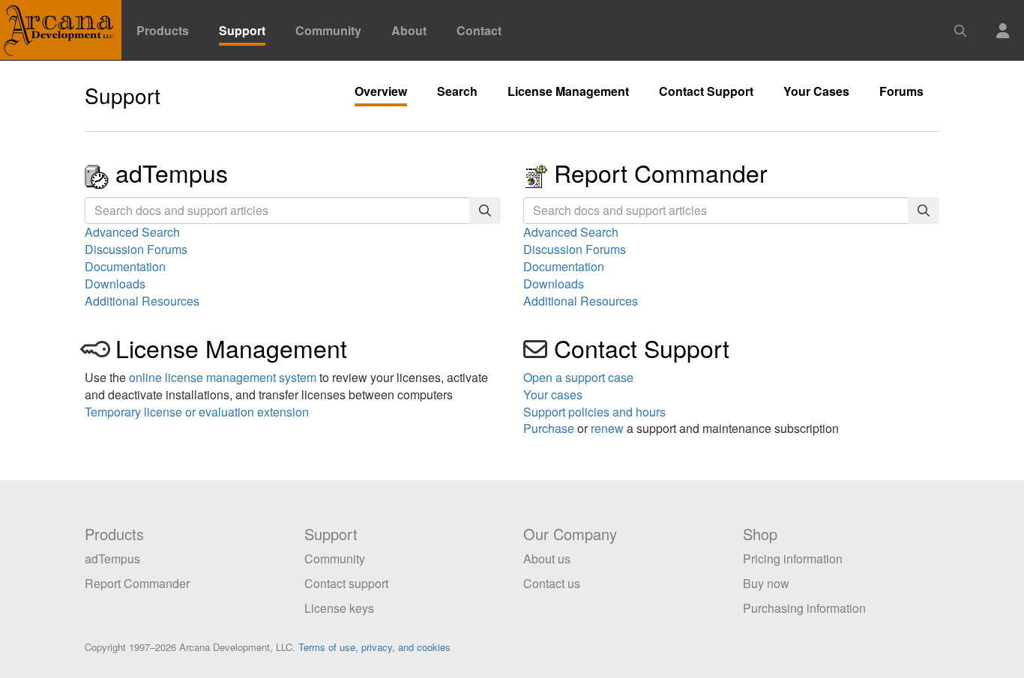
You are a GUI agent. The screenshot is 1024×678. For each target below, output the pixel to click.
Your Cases (816, 91)
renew (607, 428)
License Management (568, 91)
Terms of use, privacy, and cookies (374, 647)
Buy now (766, 583)
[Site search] (960, 21)
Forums (901, 91)
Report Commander (661, 172)
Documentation (125, 266)
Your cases (552, 394)
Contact (479, 30)
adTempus (171, 172)
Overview (381, 91)
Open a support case (578, 377)
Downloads (115, 283)
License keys (339, 608)
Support (242, 30)
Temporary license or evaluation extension (197, 411)
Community (328, 30)
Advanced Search (132, 231)
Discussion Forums (136, 249)
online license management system (222, 377)
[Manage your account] (1003, 21)
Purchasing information (804, 608)
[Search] (485, 211)
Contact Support (706, 91)
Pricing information (793, 558)
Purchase (548, 428)
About (409, 30)
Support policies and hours (594, 411)
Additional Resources (142, 300)
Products (162, 30)
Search (457, 91)
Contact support (346, 583)
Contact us (551, 583)
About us (546, 558)
